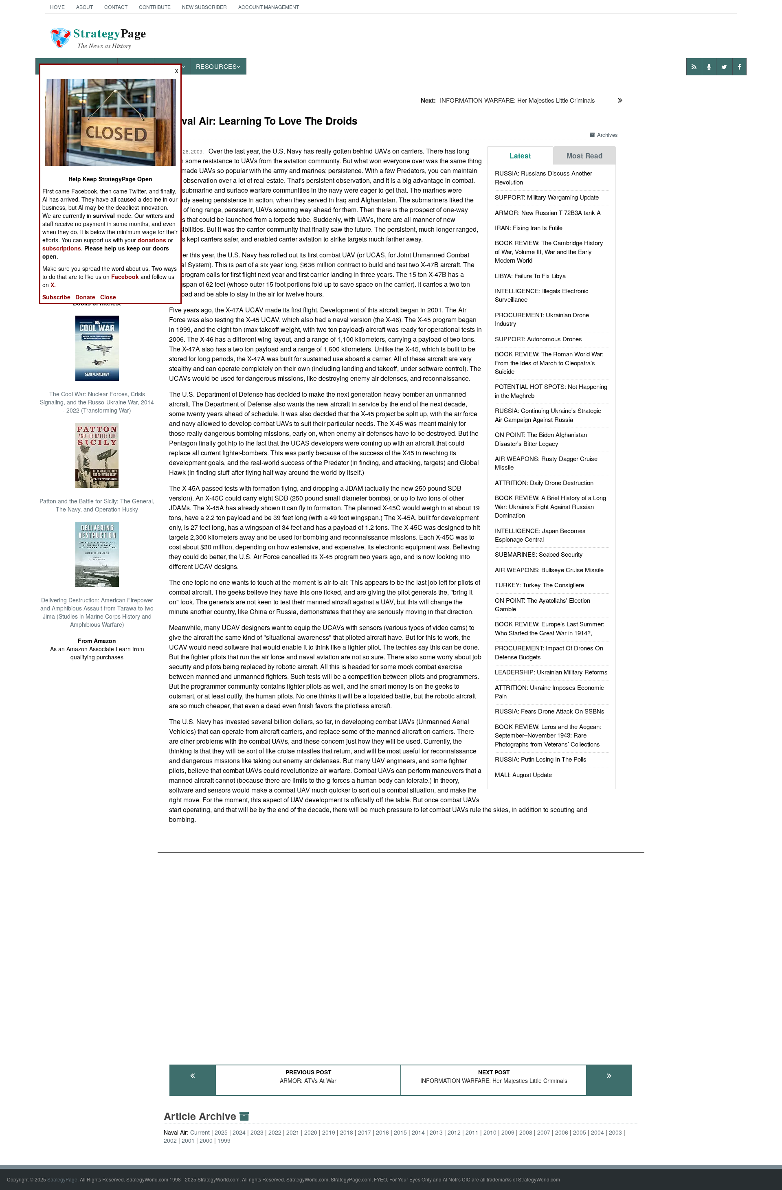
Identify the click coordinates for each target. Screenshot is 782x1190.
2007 (543, 1132)
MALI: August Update (523, 774)
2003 (615, 1132)
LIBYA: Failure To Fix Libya (530, 275)
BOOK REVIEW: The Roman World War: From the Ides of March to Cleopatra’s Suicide (549, 362)
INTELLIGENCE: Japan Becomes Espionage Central (540, 534)
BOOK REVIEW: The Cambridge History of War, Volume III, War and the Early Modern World (549, 251)
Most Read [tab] (585, 155)
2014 (418, 1132)
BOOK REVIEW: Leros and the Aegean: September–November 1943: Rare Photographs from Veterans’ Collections (548, 735)
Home (57, 6)
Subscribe (56, 297)
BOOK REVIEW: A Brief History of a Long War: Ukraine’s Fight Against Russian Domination (550, 506)
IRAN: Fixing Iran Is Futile (528, 227)
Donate (85, 297)
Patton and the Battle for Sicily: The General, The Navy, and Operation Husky (97, 505)
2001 (188, 1140)
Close (108, 297)
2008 (525, 1132)
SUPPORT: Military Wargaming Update (547, 197)
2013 (436, 1132)
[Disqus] (401, 955)
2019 (328, 1132)
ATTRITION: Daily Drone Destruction (544, 482)
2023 (257, 1132)
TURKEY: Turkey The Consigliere (539, 584)
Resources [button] (216, 66)
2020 (310, 1132)
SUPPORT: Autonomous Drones (538, 338)
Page (109, 38)
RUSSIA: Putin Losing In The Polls (540, 759)
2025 (221, 1132)
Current (200, 1132)
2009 (507, 1132)
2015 (400, 1132)
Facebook (125, 276)
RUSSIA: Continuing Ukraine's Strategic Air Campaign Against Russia (548, 414)
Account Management (268, 6)
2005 (579, 1132)
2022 (274, 1132)
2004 (597, 1132)
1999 (224, 1140)
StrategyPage (62, 1179)
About (84, 6)
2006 (561, 1132)
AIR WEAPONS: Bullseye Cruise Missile (549, 569)
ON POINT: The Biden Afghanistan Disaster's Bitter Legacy (541, 438)
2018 (346, 1132)
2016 (382, 1132)
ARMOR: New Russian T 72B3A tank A (548, 212)
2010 (489, 1132)
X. (53, 285)
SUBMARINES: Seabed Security (539, 554)
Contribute (155, 6)
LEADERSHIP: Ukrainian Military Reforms (551, 671)
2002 (170, 1140)
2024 (239, 1132)
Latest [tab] (520, 155)
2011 (472, 1132)
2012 (454, 1132)
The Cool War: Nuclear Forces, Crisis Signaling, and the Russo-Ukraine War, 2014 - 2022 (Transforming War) (97, 402)
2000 (206, 1140)
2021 (292, 1132)
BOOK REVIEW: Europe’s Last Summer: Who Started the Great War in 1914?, (549, 628)
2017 (364, 1132)
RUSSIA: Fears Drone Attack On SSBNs (549, 711)
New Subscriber (204, 6)
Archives (607, 134)
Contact (115, 6)
